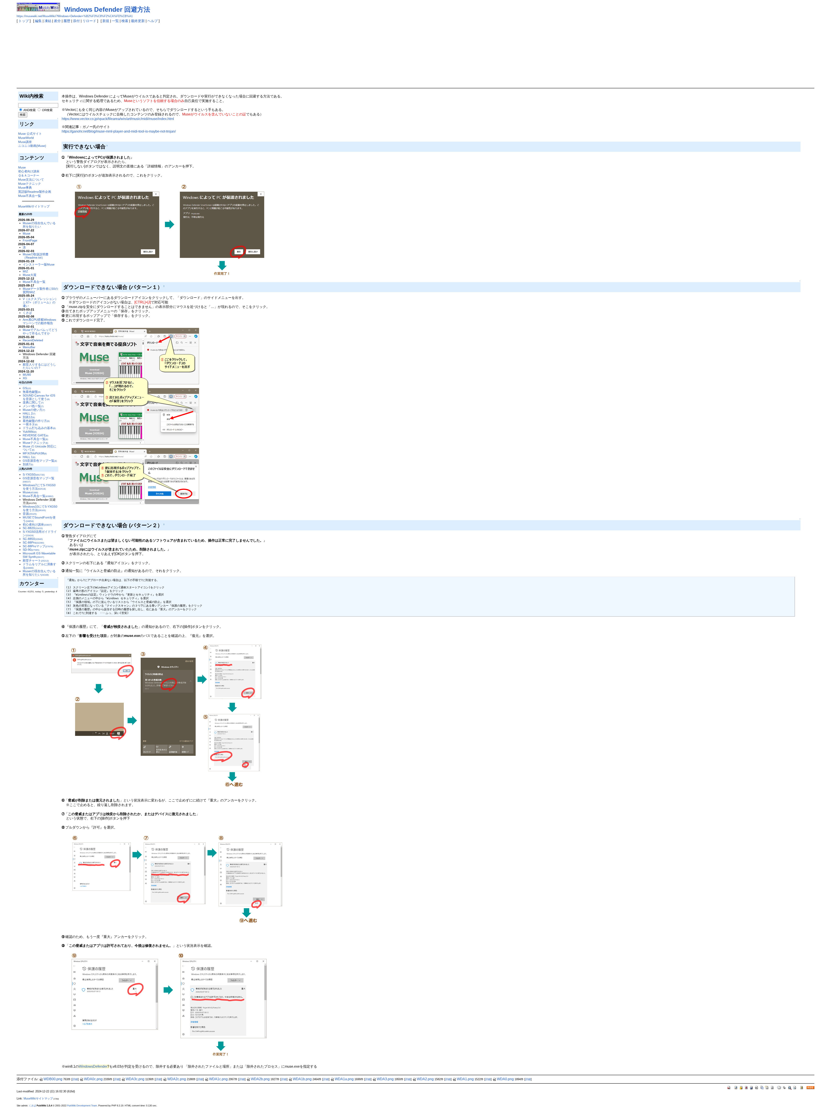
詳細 (75, 1079)
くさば (27, 312)
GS (27, 388)
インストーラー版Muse (39, 264)
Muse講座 (25, 142)
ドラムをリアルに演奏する (39, 565)
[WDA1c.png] (167, 715)
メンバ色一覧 (33, 406)
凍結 (47, 21)
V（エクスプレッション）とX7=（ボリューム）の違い (40, 302)
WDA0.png (505, 1079)
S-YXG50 (34, 474)
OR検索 (47, 110)
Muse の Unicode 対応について (39, 448)
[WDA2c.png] (177, 880)
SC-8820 (33, 528)
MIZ (25, 271)
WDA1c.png (218, 1079)
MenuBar (29, 347)
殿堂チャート (36, 560)
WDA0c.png (93, 1079)
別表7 (28, 464)
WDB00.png (52, 1079)
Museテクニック (29, 183)
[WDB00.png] (136, 416)
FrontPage (30, 240)
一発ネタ (30, 424)
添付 (76, 21)
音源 (30, 513)
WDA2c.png (176, 1079)
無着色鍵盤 (31, 391)
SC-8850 (33, 539)
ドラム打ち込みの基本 (39, 428)
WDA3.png (385, 1079)
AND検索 (29, 110)
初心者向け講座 (28, 171)
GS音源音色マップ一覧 (40, 460)
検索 (124, 21)
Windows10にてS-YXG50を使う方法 (40, 508)
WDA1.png (465, 1079)
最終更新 (138, 21)
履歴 (66, 21)
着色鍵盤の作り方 (36, 421)
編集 (38, 21)
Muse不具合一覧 (29, 196)
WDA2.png (425, 1079)
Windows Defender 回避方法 (107, 9)
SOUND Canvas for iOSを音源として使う (39, 397)
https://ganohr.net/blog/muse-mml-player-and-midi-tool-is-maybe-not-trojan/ (119, 131)
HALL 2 (29, 413)
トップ (23, 21)
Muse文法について (31, 179)
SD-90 (31, 549)
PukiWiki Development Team (82, 1105)
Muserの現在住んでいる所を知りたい (39, 224)
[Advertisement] (415, 55)
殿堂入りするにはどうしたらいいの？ (39, 366)
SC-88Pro (33, 542)
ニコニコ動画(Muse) (32, 145)
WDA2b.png (260, 1079)
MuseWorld (26, 137)
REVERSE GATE (35, 435)
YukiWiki (30, 431)
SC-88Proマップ (38, 546)
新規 (105, 21)
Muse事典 (25, 187)
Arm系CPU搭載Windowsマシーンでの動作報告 (39, 321)
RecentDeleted (33, 340)
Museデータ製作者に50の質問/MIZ (40, 290)
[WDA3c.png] (170, 1006)
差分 (57, 21)
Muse (22, 167)
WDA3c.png (135, 1079)
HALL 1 (29, 457)
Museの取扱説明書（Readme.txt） (35, 256)
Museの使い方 (34, 409)
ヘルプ (152, 21)
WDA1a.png (344, 1079)
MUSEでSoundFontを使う (39, 519)
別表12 (29, 417)
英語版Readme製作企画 (34, 191)
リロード (89, 21)
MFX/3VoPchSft (35, 453)
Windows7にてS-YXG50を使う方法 (39, 486)
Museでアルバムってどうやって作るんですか (40, 331)
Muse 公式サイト (30, 133)
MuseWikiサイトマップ (34, 206)
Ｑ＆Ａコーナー (28, 175)
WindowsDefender (93, 1066)
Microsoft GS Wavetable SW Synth (39, 555)
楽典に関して (33, 402)
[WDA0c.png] (169, 230)
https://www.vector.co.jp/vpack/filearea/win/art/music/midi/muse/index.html (118, 119)
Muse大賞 (29, 275)
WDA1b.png (302, 1079)
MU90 (27, 374)
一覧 (115, 21)
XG (25, 378)
